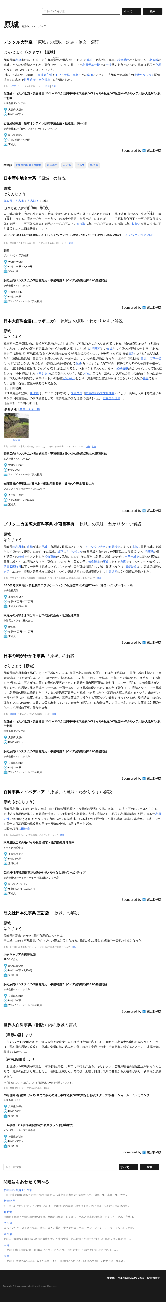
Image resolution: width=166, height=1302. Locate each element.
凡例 (53, 86)
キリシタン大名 (95, 546)
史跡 (6, 571)
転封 (21, 556)
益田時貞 (24, 828)
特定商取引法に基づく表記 (131, 1277)
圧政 (106, 561)
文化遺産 (44, 79)
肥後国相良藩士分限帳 (29, 165)
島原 (18, 60)
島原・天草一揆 (151, 358)
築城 (90, 60)
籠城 (78, 363)
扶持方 (136, 223)
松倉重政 (123, 60)
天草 (67, 75)
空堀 (158, 64)
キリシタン (43, 373)
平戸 (58, 75)
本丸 (87, 373)
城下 (60, 551)
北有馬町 (95, 348)
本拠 (135, 546)
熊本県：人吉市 (14, 201)
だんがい (69, 378)
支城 (110, 348)
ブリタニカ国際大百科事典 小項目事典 (39, 524)
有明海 (67, 165)
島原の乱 (132, 566)
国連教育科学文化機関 (99, 393)
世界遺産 (30, 79)
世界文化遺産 (111, 398)
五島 (75, 75)
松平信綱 (122, 368)
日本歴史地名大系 (20, 178)
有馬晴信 (114, 546)
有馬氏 (149, 551)
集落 (90, 75)
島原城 (153, 60)
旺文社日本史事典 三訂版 (26, 913)
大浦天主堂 (45, 75)
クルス (80, 165)
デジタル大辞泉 (18, 42)
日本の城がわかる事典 (24, 655)
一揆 (109, 64)
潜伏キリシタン (144, 75)
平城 (44, 546)
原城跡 (34, 393)
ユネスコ (76, 393)
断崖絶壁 (52, 165)
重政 (131, 353)
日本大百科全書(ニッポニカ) (30, 321)
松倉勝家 (94, 561)
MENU (7, 3)
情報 (47, 86)
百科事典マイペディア (24, 791)
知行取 (81, 223)
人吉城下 (33, 201)
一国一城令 (132, 556)
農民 (123, 561)
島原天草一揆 (91, 64)
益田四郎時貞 (12, 566)
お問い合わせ (153, 1277)
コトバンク (20, 11)
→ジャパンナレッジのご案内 (138, 234)
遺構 (30, 546)
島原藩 (94, 165)
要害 (145, 378)
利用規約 (111, 1277)
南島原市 (18, 546)
